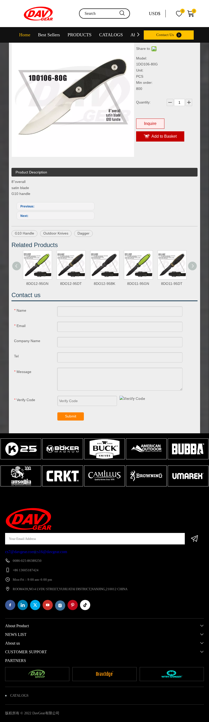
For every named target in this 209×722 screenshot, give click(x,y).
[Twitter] (35, 605)
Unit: (139, 70)
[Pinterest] (73, 605)
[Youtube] (48, 605)
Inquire (150, 123)
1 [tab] (98, 496)
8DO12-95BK (104, 284)
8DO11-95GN (138, 284)
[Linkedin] (23, 605)
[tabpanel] (21, 463)
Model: (141, 58)
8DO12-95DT (71, 284)
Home (24, 34)
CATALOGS (111, 34)
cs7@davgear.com (20, 552)
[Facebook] (10, 605)
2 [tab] (105, 496)
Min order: (144, 82)
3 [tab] (113, 496)
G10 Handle (24, 233)
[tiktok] (85, 605)
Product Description (31, 172)
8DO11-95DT (171, 284)
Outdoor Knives (55, 233)
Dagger (83, 233)
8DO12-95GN (37, 284)
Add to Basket (164, 136)
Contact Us (165, 35)
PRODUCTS (80, 34)
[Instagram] (60, 605)
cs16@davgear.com (51, 552)
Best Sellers (49, 34)
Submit (70, 416)
